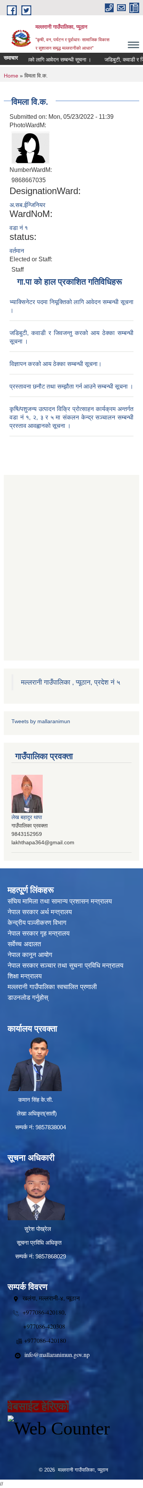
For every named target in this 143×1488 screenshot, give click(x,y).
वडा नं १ (19, 228)
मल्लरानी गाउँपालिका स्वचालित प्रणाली (52, 987)
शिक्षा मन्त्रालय (25, 976)
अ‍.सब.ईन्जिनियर (27, 205)
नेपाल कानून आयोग (30, 955)
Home (11, 76)
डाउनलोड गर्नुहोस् (28, 997)
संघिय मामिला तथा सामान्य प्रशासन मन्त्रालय (60, 901)
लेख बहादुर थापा (26, 817)
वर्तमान (17, 251)
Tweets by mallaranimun (40, 721)
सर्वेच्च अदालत (24, 944)
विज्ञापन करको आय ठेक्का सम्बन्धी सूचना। (56, 364)
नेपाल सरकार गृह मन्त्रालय (38, 933)
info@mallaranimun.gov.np (57, 1354)
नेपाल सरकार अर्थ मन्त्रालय (40, 912)
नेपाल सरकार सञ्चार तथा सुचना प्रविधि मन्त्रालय (65, 965)
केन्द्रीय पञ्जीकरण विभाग (37, 922)
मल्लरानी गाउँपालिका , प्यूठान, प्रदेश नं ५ (70, 682)
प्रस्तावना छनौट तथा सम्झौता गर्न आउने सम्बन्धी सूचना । (71, 386)
